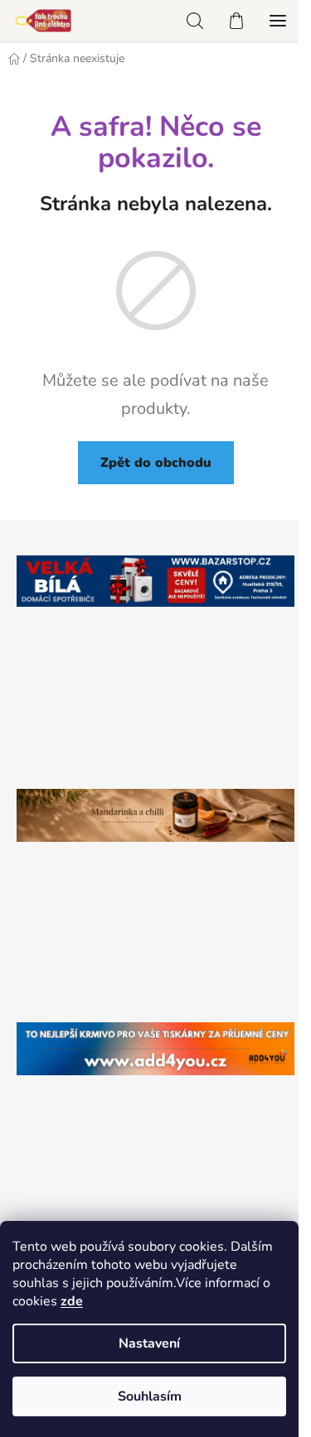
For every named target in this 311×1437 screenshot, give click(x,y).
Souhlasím (150, 1396)
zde (72, 1301)
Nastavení (149, 1343)
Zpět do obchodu (155, 463)
